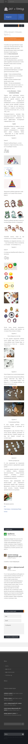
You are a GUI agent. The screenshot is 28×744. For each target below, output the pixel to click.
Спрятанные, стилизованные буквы (12, 509)
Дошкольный (10, 39)
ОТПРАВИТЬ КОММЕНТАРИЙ (11, 637)
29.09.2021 (10, 570)
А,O (5, 506)
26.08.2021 (10, 558)
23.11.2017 (10, 535)
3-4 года (6, 39)
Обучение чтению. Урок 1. (10, 705)
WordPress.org (8, 675)
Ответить (14, 535)
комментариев (9, 672)
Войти (6, 666)
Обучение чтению (17, 39)
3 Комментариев (12, 38)
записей (8, 669)
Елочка (5, 511)
